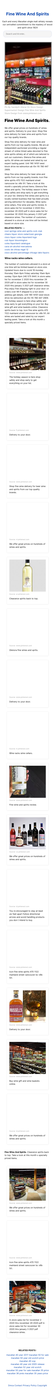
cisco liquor (10, 237)
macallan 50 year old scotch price (27, 1358)
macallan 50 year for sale (18, 1370)
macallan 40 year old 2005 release (27, 1364)
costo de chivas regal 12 (16, 249)
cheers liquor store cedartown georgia (23, 234)
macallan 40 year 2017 (17, 1355)
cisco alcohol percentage (17, 252)
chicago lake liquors (39, 252)
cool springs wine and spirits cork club (23, 231)
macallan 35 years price (36, 1373)
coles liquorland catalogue (17, 243)
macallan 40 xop (27, 1361)
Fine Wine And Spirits (27, 13)
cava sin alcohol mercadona (18, 246)
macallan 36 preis (15, 1373)
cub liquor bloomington (16, 240)
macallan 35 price (40, 1370)
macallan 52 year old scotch (27, 1367)
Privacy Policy (30, 1385)
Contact (18, 1385)
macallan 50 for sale (39, 1355)
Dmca (11, 1385)
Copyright (42, 1385)
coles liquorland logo (26, 237)
